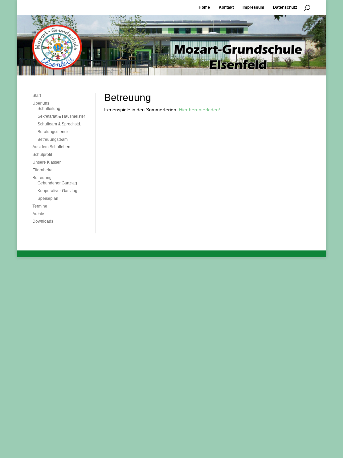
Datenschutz (285, 7)
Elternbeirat (43, 170)
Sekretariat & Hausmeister (61, 116)
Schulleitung (49, 108)
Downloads (42, 221)
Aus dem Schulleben (51, 147)
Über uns (40, 103)
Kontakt (226, 7)
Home (204, 7)
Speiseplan (48, 198)
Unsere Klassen (47, 162)
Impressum (253, 7)
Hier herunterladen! (199, 109)
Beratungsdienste (54, 131)
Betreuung (42, 177)
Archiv (38, 214)
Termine (39, 206)
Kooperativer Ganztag (57, 190)
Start (36, 95)
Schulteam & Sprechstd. (59, 124)
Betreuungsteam (53, 139)
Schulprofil (42, 154)
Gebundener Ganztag (57, 183)
